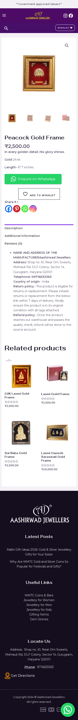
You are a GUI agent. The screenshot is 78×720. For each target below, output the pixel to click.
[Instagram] (65, 16)
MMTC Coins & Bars (39, 595)
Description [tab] (14, 228)
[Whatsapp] (24, 208)
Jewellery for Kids (39, 610)
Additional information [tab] (22, 236)
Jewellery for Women (39, 600)
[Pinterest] (16, 208)
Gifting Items (39, 614)
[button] (67, 45)
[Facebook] (71, 16)
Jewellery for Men (39, 605)
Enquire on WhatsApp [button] (36, 179)
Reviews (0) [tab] (13, 243)
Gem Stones (39, 619)
